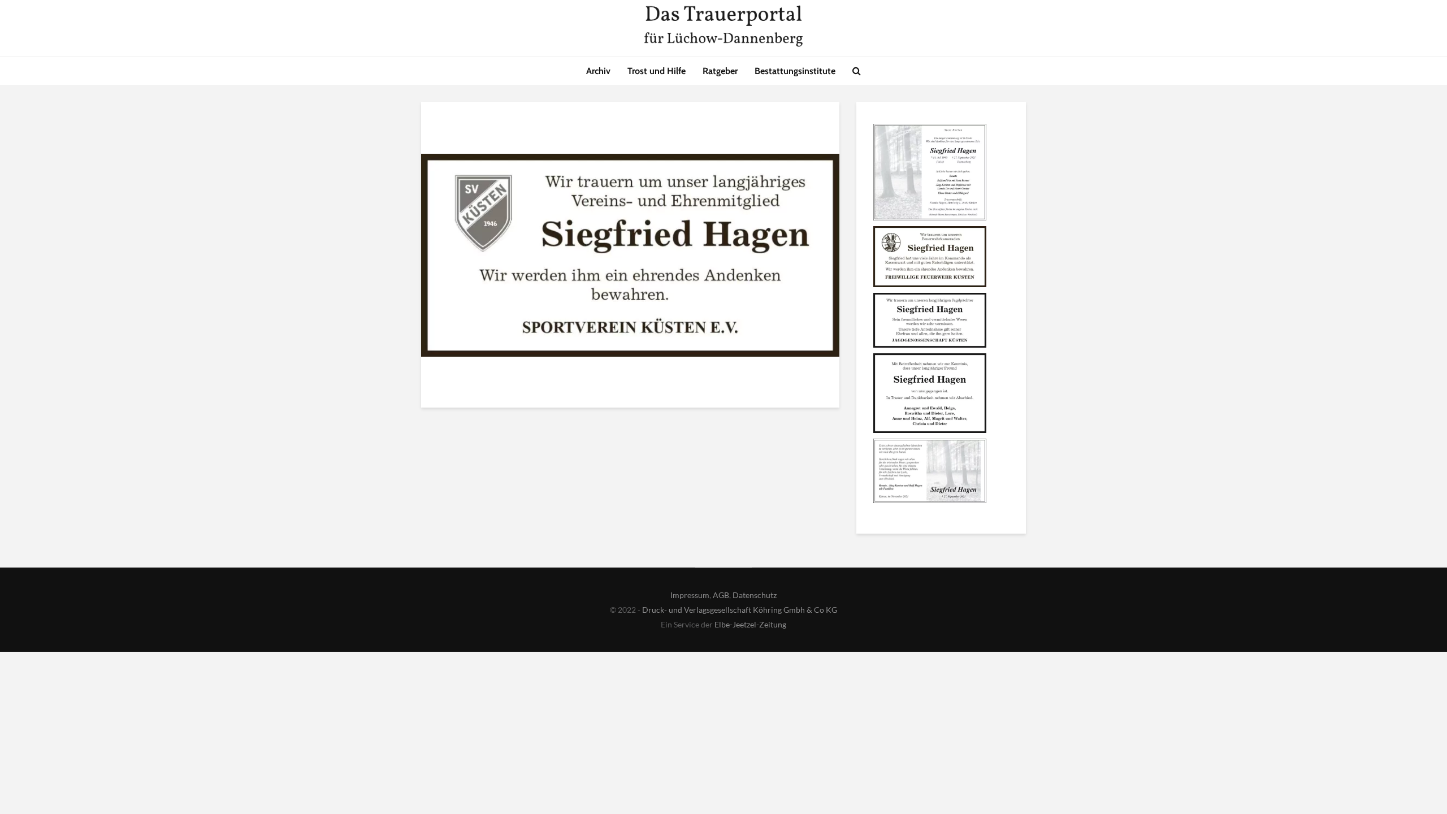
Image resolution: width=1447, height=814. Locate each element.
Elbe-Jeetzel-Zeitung (750, 624)
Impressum (689, 595)
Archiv (598, 71)
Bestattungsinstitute (795, 71)
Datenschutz (755, 595)
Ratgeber (720, 71)
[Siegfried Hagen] (929, 174)
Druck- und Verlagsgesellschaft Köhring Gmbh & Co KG (739, 609)
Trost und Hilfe (656, 71)
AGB (721, 595)
